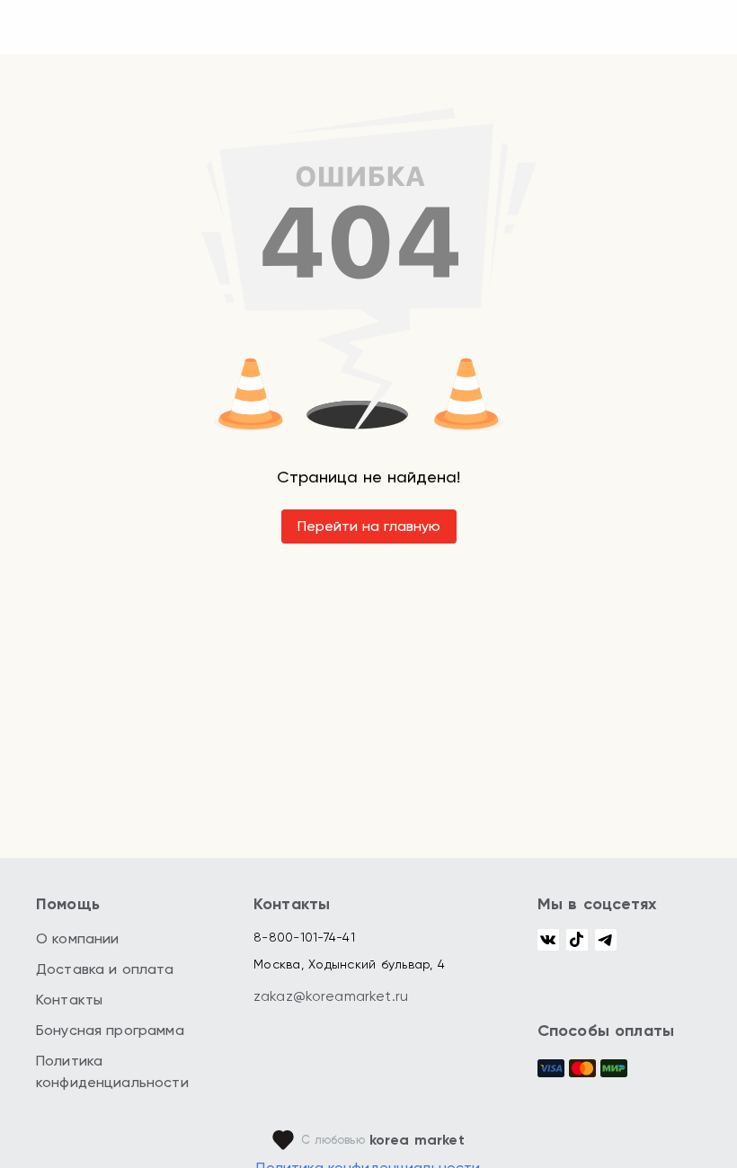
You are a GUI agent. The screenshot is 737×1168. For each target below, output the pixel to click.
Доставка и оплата (105, 969)
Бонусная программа (110, 1030)
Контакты (69, 999)
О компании (78, 938)
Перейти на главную (368, 526)
